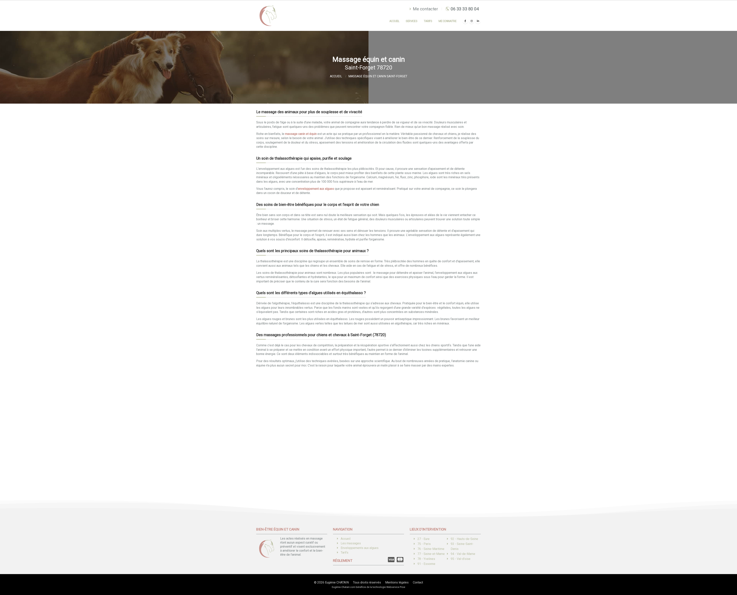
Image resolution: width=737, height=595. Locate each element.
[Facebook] (465, 21)
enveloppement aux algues (316, 189)
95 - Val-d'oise (460, 559)
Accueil (394, 21)
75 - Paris (424, 544)
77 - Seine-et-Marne (431, 554)
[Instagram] (471, 21)
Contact (418, 582)
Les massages (351, 543)
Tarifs (428, 21)
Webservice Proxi (395, 587)
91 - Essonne (426, 564)
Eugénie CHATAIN (337, 582)
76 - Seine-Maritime (430, 549)
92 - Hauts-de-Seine (464, 539)
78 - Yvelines (426, 559)
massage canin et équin (301, 134)
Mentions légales (397, 582)
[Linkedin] (478, 21)
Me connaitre (447, 21)
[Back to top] (728, 578)
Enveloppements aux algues (359, 548)
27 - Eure (423, 539)
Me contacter (425, 8)
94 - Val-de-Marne (463, 554)
